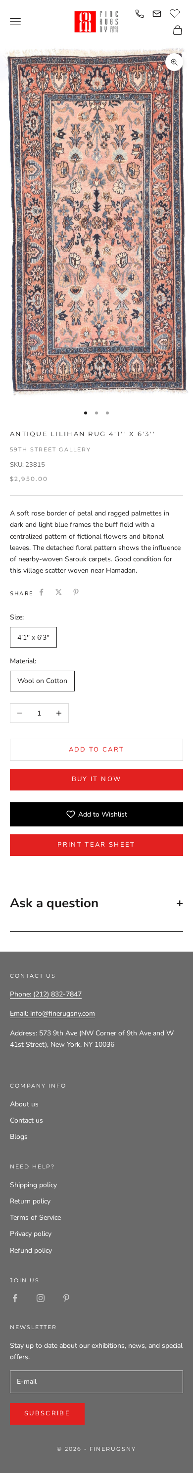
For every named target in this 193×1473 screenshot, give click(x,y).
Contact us (26, 1120)
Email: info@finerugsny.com (52, 1013)
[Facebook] (41, 592)
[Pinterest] (76, 592)
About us (24, 1104)
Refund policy (31, 1250)
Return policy (30, 1201)
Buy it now (96, 779)
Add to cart (97, 749)
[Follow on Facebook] (15, 1298)
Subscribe (47, 1413)
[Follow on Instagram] (41, 1298)
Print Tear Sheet (96, 844)
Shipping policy (33, 1185)
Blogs (19, 1136)
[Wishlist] (176, 12)
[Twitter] (58, 592)
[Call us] (140, 14)
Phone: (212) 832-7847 (46, 994)
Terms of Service (35, 1217)
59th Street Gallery (50, 449)
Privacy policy (30, 1233)
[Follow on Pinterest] (66, 1298)
